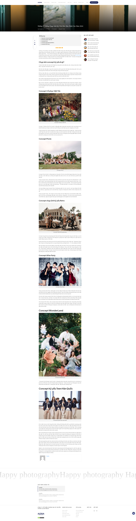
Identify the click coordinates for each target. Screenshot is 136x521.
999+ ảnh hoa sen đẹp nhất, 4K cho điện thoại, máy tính (94, 51)
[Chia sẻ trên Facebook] (34, 40)
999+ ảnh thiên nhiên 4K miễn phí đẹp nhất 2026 (93, 47)
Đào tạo (69, 2)
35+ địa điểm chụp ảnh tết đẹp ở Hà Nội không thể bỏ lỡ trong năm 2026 (93, 55)
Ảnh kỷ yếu (53, 2)
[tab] (51, 489)
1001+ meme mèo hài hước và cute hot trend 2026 (93, 43)
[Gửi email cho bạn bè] (34, 42)
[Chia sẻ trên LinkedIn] (34, 44)
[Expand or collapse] (80, 36)
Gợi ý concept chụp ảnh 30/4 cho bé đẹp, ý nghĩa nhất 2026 (93, 39)
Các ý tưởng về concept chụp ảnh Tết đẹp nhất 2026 (93, 59)
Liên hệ (75, 2)
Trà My (64, 28)
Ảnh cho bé (46, 2)
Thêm (87, 2)
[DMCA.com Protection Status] (41, 517)
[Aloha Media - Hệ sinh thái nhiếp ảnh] (40, 2)
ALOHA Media (78, 55)
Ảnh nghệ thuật (61, 2)
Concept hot (81, 2)
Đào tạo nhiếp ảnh (130, 513)
